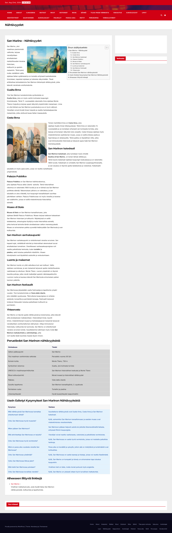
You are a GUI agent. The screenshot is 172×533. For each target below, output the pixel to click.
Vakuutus (117, 13)
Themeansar (43, 526)
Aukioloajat (132, 13)
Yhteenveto (76, 70)
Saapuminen (28, 18)
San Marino (15, 484)
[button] (161, 15)
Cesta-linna (76, 55)
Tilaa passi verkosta (100, 13)
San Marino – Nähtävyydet (78, 50)
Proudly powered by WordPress (15, 526)
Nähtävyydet (13, 18)
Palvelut (57, 18)
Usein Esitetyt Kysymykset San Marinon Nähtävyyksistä (89, 75)
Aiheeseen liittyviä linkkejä (79, 77)
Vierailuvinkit (109, 18)
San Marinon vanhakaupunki (81, 63)
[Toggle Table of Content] (105, 47)
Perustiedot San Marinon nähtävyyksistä (83, 72)
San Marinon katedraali (79, 57)
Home (9, 13)
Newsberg (34, 526)
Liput (144, 13)
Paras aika (70, 18)
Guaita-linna (76, 52)
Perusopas (94, 18)
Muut (52, 13)
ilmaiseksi (30, 13)
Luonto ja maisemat (78, 66)
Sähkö (83, 13)
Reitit (82, 18)
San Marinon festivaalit (79, 68)
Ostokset (63, 13)
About (19, 13)
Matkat (43, 13)
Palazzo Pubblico (78, 59)
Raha (74, 13)
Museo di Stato (77, 61)
